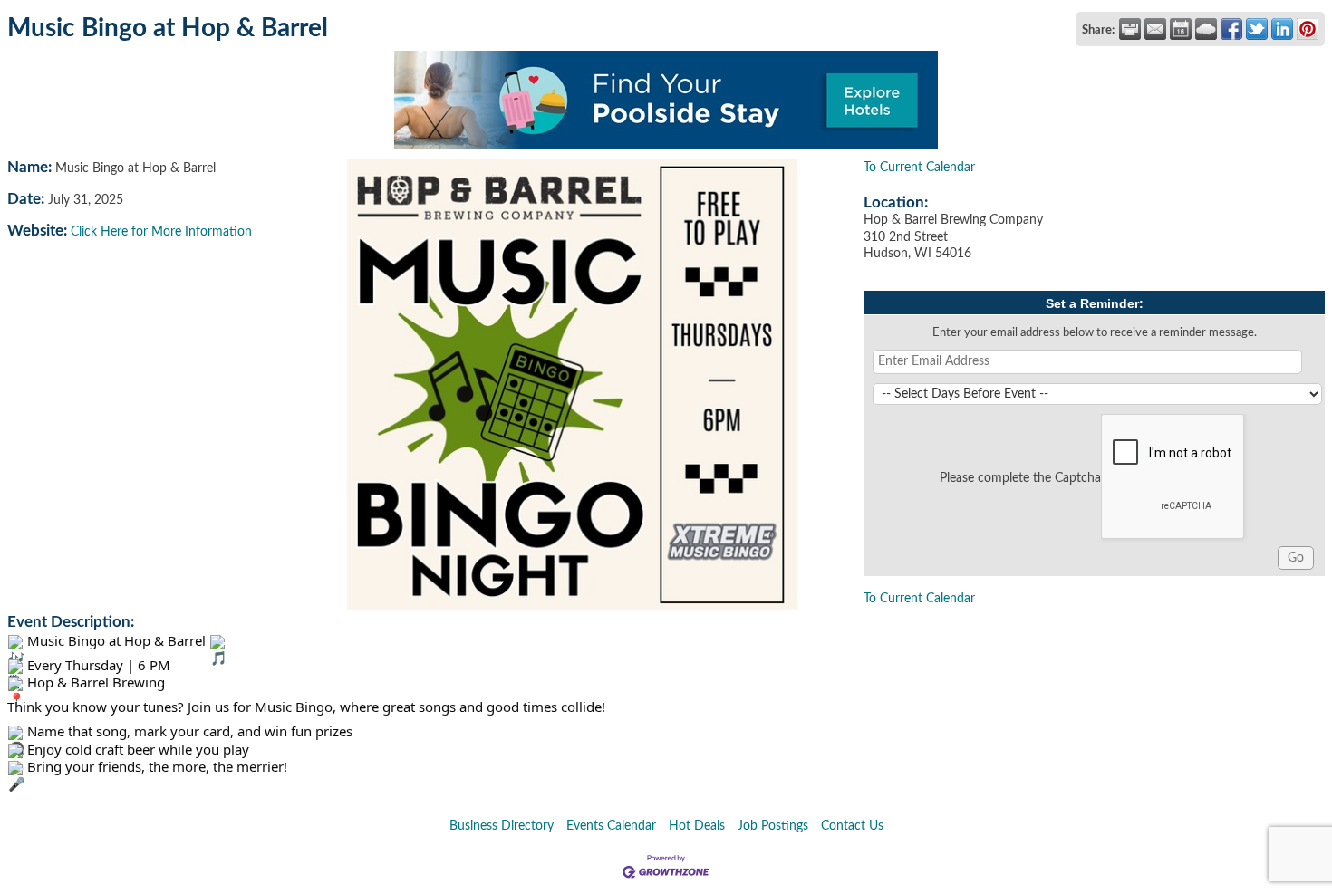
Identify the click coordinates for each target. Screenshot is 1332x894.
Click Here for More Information (161, 232)
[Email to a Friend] (1155, 29)
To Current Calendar (919, 167)
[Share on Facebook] (1231, 29)
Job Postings (773, 826)
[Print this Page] (1130, 29)
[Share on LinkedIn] (1282, 29)
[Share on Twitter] (1257, 29)
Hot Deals (697, 826)
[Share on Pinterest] (1307, 29)
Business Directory (501, 826)
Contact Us (852, 826)
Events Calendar (611, 826)
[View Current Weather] (1206, 29)
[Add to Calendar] (1181, 29)
